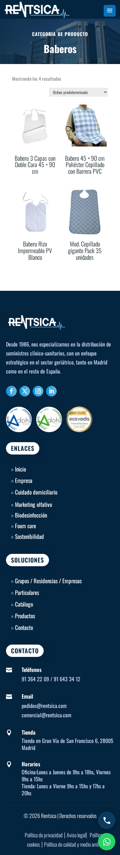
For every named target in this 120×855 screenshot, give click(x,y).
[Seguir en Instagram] (38, 391)
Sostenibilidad (29, 536)
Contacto (24, 627)
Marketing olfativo (33, 504)
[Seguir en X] (24, 391)
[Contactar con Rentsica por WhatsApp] (106, 841)
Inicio (18, 469)
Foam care (25, 526)
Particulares (27, 592)
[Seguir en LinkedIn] (51, 391)
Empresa (23, 480)
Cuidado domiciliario (36, 492)
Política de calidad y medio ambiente (76, 844)
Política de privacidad (44, 835)
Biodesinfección (31, 515)
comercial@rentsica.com (46, 715)
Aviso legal (76, 835)
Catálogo (24, 604)
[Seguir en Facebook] (11, 391)
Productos (25, 616)
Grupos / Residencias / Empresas (48, 581)
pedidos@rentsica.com (44, 706)
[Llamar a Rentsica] (106, 820)
